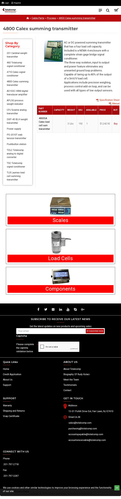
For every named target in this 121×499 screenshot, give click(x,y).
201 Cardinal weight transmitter (17, 55)
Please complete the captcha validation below (25, 348)
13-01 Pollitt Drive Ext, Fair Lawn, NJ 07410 (90, 411)
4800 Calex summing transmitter (77, 18)
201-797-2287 (11, 475)
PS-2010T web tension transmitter (16, 136)
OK (117, 488)
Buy (116, 123)
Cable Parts (38, 18)
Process (51, 18)
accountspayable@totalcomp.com (85, 434)
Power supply (14, 128)
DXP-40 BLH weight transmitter (17, 121)
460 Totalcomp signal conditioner (16, 64)
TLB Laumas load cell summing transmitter (16, 176)
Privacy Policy (22, 491)
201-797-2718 (11, 464)
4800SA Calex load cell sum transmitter (44, 123)
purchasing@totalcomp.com (82, 428)
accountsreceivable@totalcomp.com (87, 440)
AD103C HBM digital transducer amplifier (17, 93)
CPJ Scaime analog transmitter (17, 111)
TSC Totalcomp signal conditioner (16, 165)
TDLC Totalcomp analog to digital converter (15, 154)
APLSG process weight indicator (15, 102)
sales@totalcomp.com (79, 422)
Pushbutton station (16, 144)
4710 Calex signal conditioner (16, 74)
